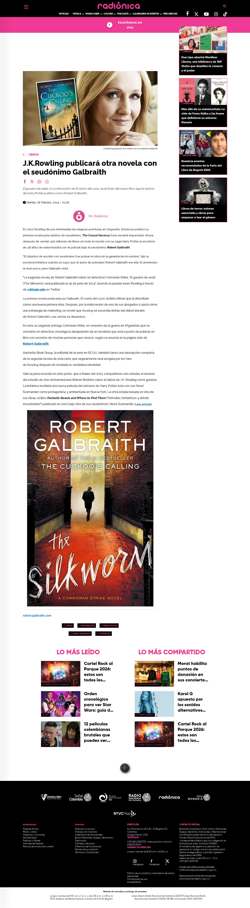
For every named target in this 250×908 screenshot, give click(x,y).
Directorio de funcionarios (88, 847)
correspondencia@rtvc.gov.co (195, 841)
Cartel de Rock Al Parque (57, 684)
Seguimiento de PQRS (190, 855)
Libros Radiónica (81, 633)
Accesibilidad (134, 882)
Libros (34, 154)
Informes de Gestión (33, 844)
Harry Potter (110, 625)
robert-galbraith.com (37, 615)
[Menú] (26, 7)
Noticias (64, 14)
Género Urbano (145, 715)
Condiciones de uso (137, 879)
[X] (32, 181)
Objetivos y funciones (34, 835)
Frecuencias (170, 14)
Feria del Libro (190, 155)
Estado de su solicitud (86, 849)
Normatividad (30, 838)
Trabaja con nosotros (86, 832)
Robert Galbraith (35, 343)
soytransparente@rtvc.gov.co (194, 879)
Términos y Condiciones (87, 852)
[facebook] (25, 181)
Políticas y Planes (31, 841)
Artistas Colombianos (149, 684)
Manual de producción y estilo (38, 847)
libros (69, 625)
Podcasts (122, 14)
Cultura (108, 14)
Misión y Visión (30, 832)
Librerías (187, 52)
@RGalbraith (36, 289)
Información (88, 625)
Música (77, 14)
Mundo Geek (92, 14)
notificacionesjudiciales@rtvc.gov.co (197, 870)
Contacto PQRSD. (208, 844)
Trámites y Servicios (85, 844)
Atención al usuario (85, 829)
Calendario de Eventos (146, 14)
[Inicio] (119, 4)
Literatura (105, 633)
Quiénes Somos (31, 829)
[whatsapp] (39, 181)
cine (46, 715)
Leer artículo (143, 404)
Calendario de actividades (88, 835)
